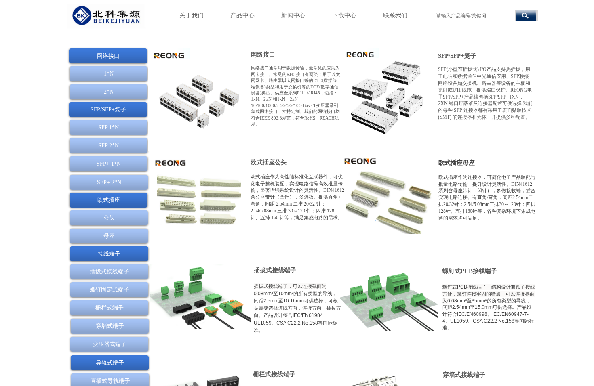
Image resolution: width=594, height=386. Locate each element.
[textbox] (475, 15)
